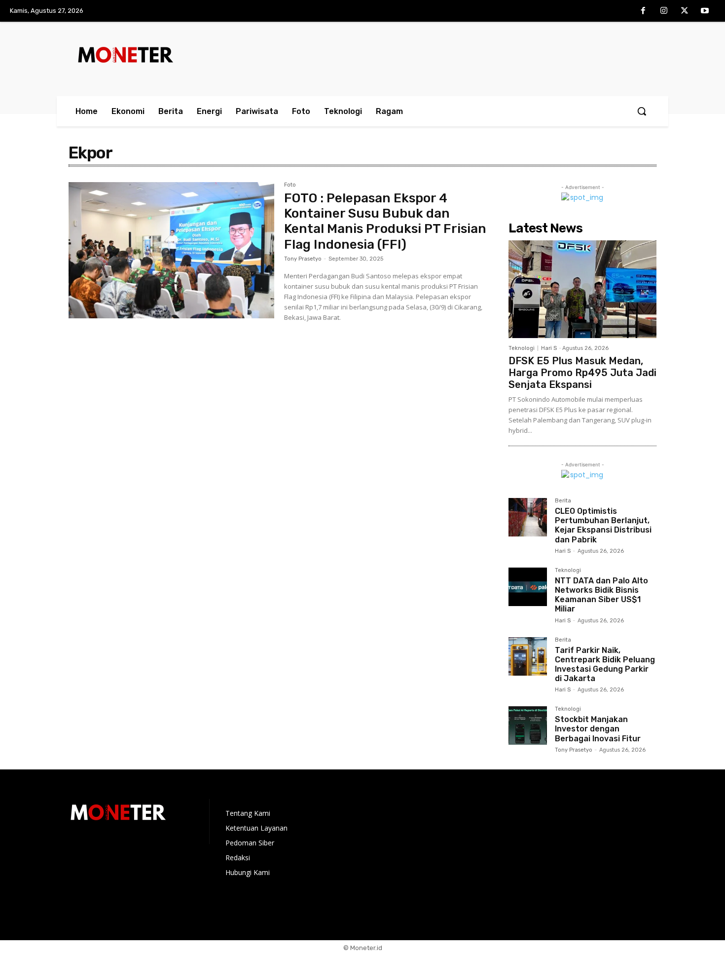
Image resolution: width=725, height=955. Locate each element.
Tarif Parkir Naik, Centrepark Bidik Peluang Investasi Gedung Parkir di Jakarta (605, 665)
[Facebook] (643, 11)
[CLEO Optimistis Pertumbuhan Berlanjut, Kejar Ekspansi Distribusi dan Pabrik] (527, 517)
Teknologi (521, 348)
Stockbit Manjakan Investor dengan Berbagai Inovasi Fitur (598, 729)
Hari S (549, 348)
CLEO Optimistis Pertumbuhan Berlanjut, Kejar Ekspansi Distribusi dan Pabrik (603, 525)
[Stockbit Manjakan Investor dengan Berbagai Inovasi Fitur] (527, 725)
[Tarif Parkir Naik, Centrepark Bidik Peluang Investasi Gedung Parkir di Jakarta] (527, 656)
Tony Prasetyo (303, 259)
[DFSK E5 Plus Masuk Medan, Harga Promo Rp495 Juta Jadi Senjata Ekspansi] (582, 289)
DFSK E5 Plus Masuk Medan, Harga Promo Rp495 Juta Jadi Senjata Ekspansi (582, 372)
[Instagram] (663, 11)
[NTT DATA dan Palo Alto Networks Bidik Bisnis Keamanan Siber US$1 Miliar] (527, 587)
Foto (290, 185)
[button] (641, 111)
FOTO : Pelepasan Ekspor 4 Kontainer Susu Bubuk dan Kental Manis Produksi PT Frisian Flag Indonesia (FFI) (385, 221)
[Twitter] (684, 11)
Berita (563, 501)
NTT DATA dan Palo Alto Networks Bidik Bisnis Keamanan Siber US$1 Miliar (601, 595)
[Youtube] (704, 11)
